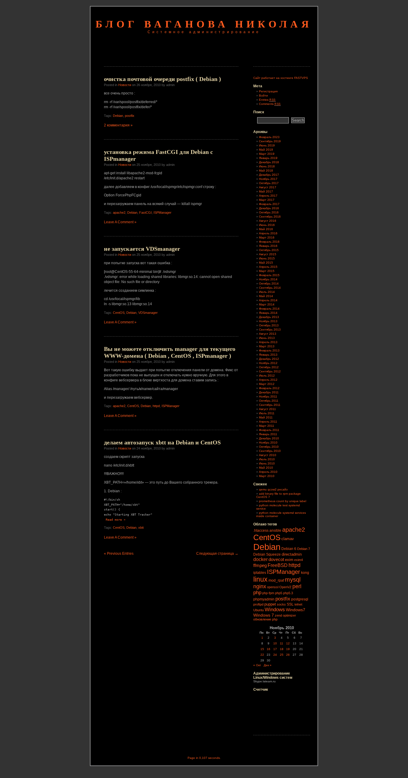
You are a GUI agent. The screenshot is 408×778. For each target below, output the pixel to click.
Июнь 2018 (267, 166)
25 (281, 654)
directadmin (292, 554)
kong (305, 572)
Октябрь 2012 (269, 367)
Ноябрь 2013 (268, 321)
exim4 (298, 560)
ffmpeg (260, 565)
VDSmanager (148, 312)
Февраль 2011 (269, 430)
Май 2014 (266, 296)
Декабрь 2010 (269, 438)
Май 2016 (266, 229)
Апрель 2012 (268, 379)
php (257, 592)
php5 (278, 593)
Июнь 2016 (267, 225)
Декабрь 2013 (269, 317)
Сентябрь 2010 (270, 451)
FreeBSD (278, 565)
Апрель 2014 (268, 300)
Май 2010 (266, 467)
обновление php (265, 619)
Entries (267, 99)
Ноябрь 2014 (268, 279)
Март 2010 (266, 476)
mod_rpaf (276, 580)
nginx (259, 586)
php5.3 (288, 593)
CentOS (119, 312)
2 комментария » (118, 125)
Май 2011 (266, 417)
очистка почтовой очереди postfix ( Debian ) (162, 79)
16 (268, 649)
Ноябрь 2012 (268, 363)
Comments (270, 104)
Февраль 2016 (269, 241)
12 (288, 643)
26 (288, 654)
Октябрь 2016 (269, 212)
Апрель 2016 (268, 233)
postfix (129, 115)
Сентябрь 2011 (269, 404)
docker (260, 559)
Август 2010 (267, 455)
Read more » (115, 519)
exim (289, 559)
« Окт (257, 665)
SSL (290, 604)
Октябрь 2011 (268, 400)
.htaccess (261, 530)
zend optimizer (285, 615)
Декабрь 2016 (269, 208)
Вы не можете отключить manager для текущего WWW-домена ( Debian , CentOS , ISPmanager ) (169, 352)
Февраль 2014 (269, 308)
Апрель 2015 (268, 266)
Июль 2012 (267, 375)
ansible (275, 530)
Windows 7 (263, 615)
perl (296, 586)
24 (275, 654)
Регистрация (268, 91)
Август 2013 (267, 333)
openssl (272, 587)
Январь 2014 (268, 312)
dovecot (276, 559)
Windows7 (295, 609)
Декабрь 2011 (269, 392)
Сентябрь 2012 (270, 371)
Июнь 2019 (267, 145)
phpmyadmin (263, 599)
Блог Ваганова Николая (204, 24)
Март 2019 (266, 153)
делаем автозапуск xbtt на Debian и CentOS (162, 442)
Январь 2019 (268, 158)
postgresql (299, 599)
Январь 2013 (268, 354)
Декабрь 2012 (269, 358)
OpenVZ (285, 587)
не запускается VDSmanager (142, 248)
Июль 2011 (266, 413)
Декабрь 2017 (269, 174)
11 (281, 643)
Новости (124, 85)
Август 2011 (267, 409)
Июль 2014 (267, 292)
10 (275, 643)
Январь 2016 (268, 245)
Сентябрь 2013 (270, 329)
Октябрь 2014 (269, 283)
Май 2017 (266, 191)
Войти (263, 95)
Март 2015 (266, 271)
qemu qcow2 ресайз (273, 489)
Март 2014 (266, 304)
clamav (287, 539)
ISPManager (162, 212)
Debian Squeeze (267, 554)
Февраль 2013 (269, 350)
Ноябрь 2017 (268, 179)
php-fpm (268, 593)
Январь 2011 (268, 434)
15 (262, 649)
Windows (275, 609)
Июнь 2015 (267, 258)
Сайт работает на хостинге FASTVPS (280, 78)
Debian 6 (288, 549)
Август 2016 (267, 220)
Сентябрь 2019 (270, 141)
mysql (292, 579)
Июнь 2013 (267, 338)
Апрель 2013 (268, 342)
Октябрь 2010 (269, 446)
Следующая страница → (217, 553)
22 (262, 654)
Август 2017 (267, 187)
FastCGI (145, 212)
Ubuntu (258, 610)
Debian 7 (303, 549)
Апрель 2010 (268, 471)
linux (260, 579)
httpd (156, 406)
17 (275, 649)
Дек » (268, 665)
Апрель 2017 (268, 195)
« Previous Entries (119, 553)
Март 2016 (266, 237)
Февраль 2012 (269, 388)
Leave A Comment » (120, 222)
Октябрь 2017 (269, 183)
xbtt (141, 527)
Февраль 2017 (269, 204)
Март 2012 (266, 384)
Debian (118, 115)
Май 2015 (266, 262)
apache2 (119, 212)
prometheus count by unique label (282, 501)
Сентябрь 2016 (270, 216)
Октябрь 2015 (269, 250)
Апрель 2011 (268, 421)
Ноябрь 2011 (268, 396)
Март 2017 (266, 199)
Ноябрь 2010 (268, 442)
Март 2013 (266, 346)
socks (281, 604)
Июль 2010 (267, 459)
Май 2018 (266, 170)
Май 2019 (266, 149)
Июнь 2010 (267, 463)
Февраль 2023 (269, 137)
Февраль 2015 (269, 275)
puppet (270, 604)
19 (288, 649)
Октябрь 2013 (269, 325)
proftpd (258, 604)
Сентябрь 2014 (270, 287)
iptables (259, 573)
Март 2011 (266, 425)
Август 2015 (267, 254)
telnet (298, 604)
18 (281, 649)
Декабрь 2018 (269, 162)
